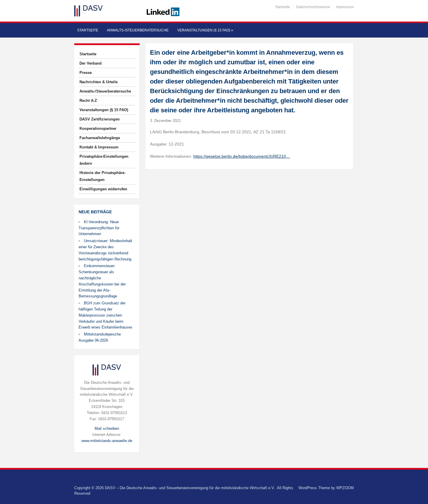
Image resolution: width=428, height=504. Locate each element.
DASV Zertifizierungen (99, 119)
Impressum (345, 7)
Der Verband (90, 63)
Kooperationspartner (97, 128)
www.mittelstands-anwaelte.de (107, 441)
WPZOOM (345, 488)
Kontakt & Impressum (99, 147)
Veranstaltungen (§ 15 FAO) (205, 30)
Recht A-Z (88, 100)
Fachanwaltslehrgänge (99, 138)
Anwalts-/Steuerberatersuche (138, 30)
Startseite (282, 7)
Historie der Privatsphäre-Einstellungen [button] (102, 176)
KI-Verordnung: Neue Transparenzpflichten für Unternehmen (99, 228)
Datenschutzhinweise (313, 7)
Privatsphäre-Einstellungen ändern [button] (103, 160)
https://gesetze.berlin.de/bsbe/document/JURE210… (241, 156)
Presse (85, 72)
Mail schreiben (107, 428)
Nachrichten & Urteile (98, 82)
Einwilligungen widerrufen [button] (103, 189)
